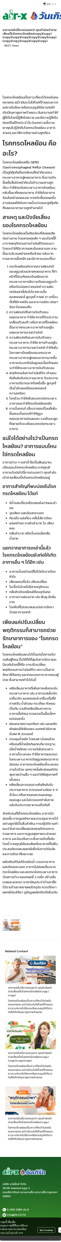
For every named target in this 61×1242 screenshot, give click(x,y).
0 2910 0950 (14, 1209)
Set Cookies (46, 1230)
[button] (49, 4)
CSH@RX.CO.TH (16, 1215)
